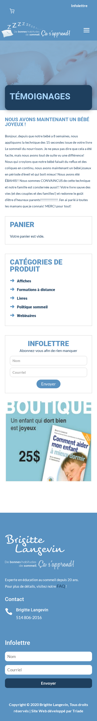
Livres (22, 298)
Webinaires (26, 316)
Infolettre (79, 5)
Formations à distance (36, 290)
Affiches (24, 281)
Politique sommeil (32, 307)
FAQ (61, 586)
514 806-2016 (29, 617)
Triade (78, 711)
